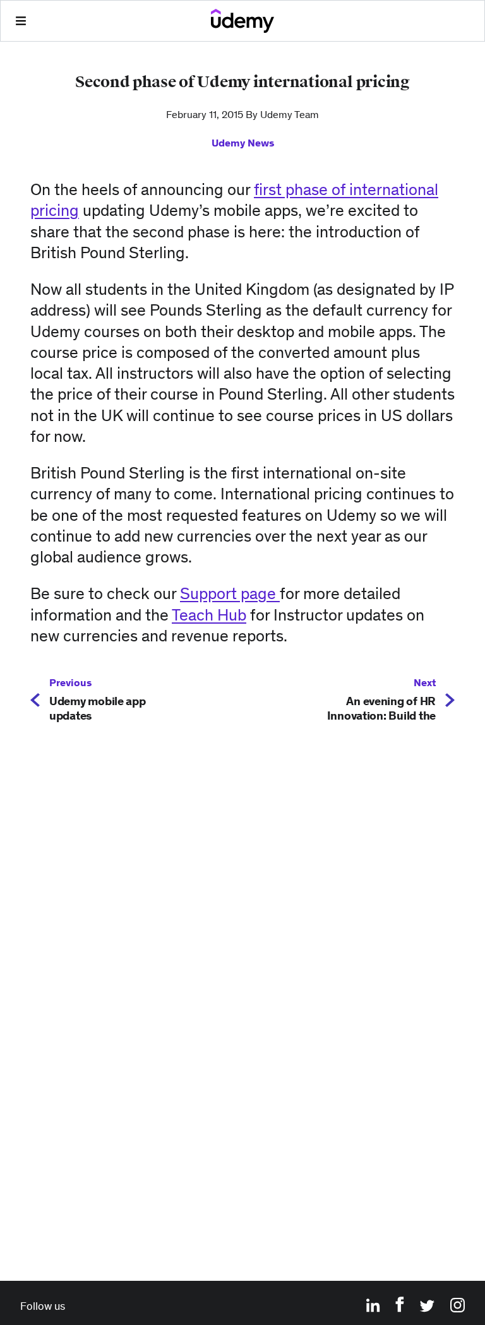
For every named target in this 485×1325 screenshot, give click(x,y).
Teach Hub (209, 615)
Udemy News (243, 142)
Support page (230, 593)
